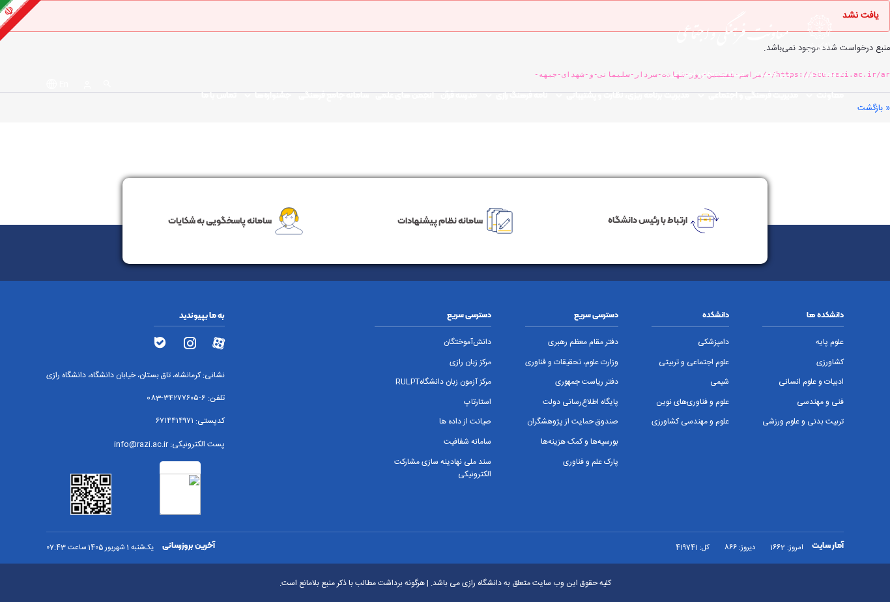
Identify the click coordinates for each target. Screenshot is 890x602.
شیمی (719, 382)
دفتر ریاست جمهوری (586, 382)
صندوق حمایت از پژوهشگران (572, 422)
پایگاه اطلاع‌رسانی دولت (580, 402)
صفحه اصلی (823, 74)
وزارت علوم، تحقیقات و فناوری (571, 362)
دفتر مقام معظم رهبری (583, 342)
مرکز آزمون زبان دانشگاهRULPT (443, 382)
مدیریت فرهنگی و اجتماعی (753, 95)
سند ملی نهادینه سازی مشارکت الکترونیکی (442, 468)
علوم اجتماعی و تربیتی (694, 362)
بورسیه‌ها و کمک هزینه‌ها (579, 442)
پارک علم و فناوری (590, 462)
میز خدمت (773, 74)
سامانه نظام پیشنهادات (440, 220)
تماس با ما (219, 95)
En (63, 85)
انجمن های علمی (404, 95)
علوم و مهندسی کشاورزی (690, 422)
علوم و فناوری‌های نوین (692, 402)
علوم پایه (830, 342)
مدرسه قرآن (458, 95)
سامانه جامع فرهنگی (333, 95)
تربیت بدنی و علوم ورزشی (803, 422)
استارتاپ (477, 402)
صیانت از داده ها (465, 422)
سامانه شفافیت (467, 442)
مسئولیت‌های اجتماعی (706, 74)
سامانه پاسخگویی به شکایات (220, 220)
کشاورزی (830, 362)
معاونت (830, 95)
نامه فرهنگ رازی (522, 95)
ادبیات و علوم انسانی (811, 382)
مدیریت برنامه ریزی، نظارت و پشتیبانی (627, 95)
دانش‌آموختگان (467, 342)
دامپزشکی (713, 342)
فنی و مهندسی (820, 402)
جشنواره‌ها (273, 95)
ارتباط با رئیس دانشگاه (647, 220)
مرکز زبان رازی (470, 362)
